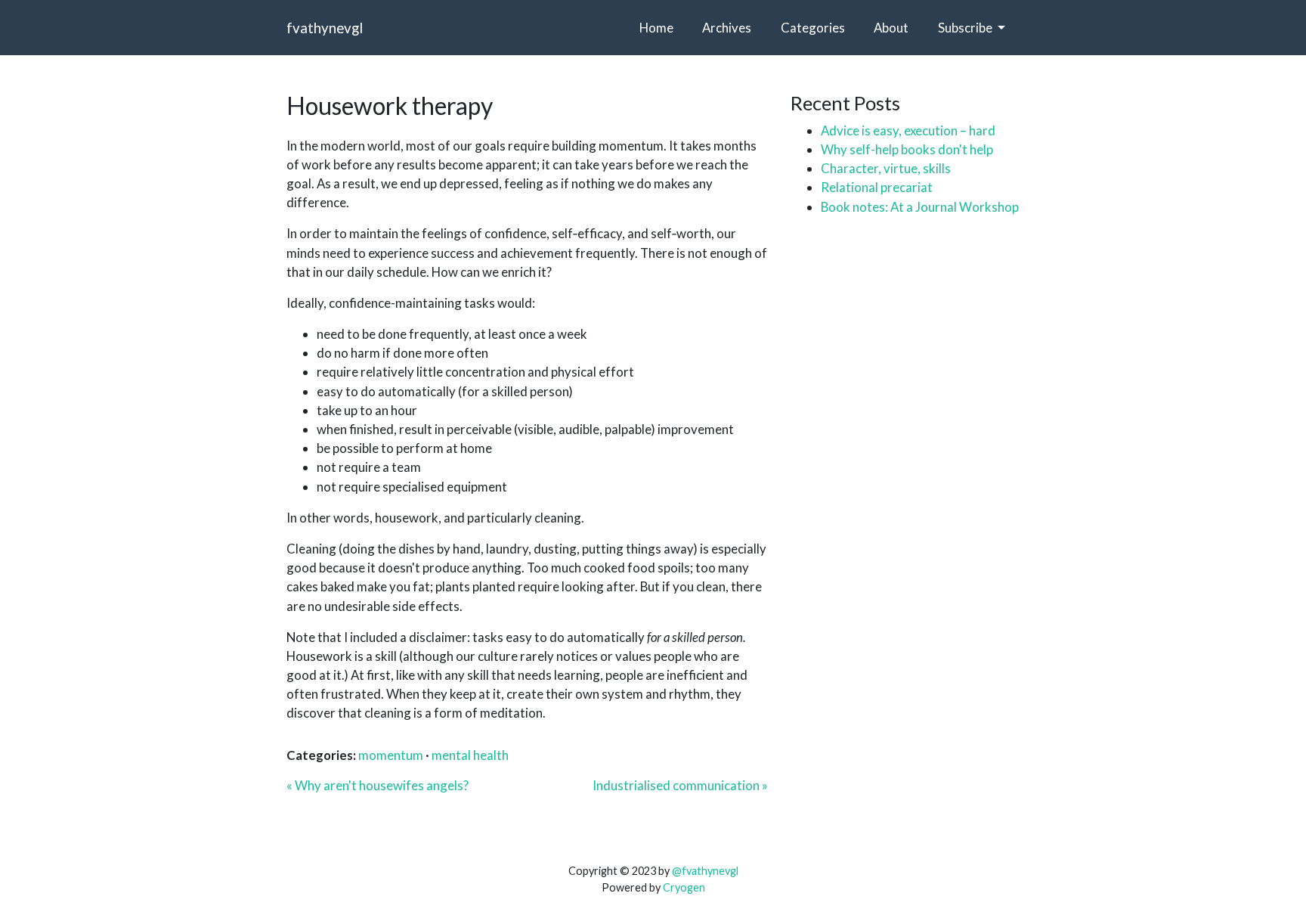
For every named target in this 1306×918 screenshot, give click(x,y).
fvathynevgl (324, 27)
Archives (726, 28)
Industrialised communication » (680, 785)
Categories (813, 28)
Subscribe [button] (966, 28)
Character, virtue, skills (886, 168)
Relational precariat (877, 187)
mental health (470, 755)
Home (656, 28)
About (891, 28)
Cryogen (684, 887)
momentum (390, 755)
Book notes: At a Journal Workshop (920, 207)
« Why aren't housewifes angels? (377, 785)
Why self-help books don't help (907, 149)
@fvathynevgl (705, 870)
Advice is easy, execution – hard (908, 130)
